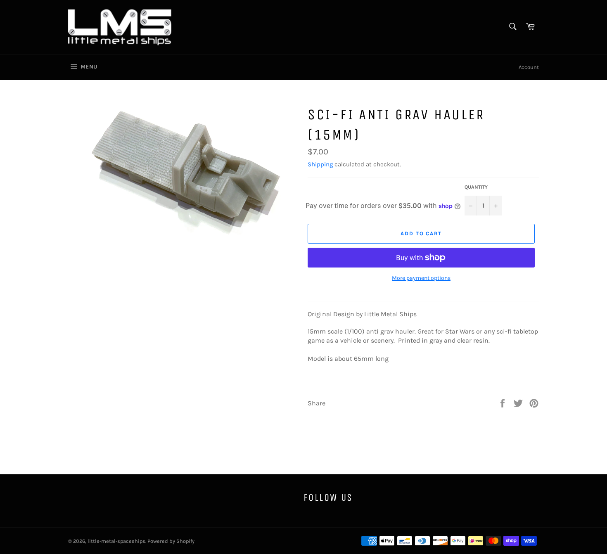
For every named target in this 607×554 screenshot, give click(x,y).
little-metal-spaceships (116, 541)
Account (529, 67)
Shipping (320, 164)
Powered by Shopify (170, 541)
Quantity (476, 187)
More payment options (421, 278)
